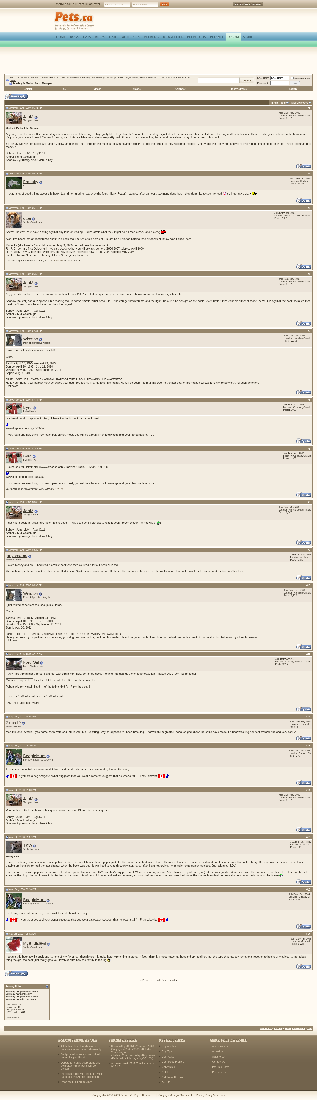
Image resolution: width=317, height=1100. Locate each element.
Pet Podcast (219, 1072)
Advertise (217, 1051)
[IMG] (9, 1009)
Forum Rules (12, 1017)
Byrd (27, 407)
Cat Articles (168, 1067)
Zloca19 (13, 722)
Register (27, 89)
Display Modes (299, 102)
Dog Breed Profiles (173, 1061)
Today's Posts (239, 89)
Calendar (180, 89)
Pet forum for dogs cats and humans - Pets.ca (34, 77)
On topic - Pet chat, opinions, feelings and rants (133, 77)
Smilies (9, 1007)
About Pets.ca (220, 1046)
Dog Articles (169, 1046)
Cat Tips (166, 1072)
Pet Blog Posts (220, 1067)
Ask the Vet (218, 1056)
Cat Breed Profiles (172, 1077)
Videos (97, 89)
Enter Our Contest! (242, 7)
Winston (30, 339)
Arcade (137, 89)
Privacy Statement (295, 1028)
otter (27, 218)
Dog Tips (167, 1051)
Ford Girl (31, 662)
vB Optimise (148, 1055)
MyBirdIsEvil (34, 943)
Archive (278, 1028)
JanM (28, 116)
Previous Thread (151, 980)
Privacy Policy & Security (210, 1095)
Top (309, 1028)
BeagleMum (34, 756)
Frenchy (30, 181)
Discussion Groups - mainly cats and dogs (83, 77)
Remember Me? (302, 78)
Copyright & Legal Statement (175, 1095)
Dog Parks (168, 1056)
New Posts (266, 1028)
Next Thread (168, 980)
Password (262, 83)
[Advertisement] (158, 61)
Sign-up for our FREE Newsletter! (79, 4)
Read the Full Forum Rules (76, 1082)
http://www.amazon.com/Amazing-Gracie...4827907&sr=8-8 (71, 466)
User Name (263, 78)
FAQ (64, 89)
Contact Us (218, 1061)
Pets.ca (59, 12)
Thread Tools (278, 102)
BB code (10, 1004)
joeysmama (16, 555)
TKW (27, 845)
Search (293, 89)
